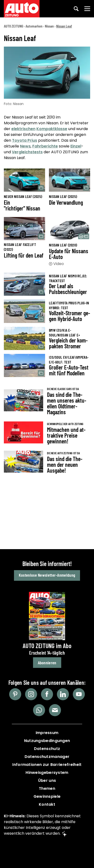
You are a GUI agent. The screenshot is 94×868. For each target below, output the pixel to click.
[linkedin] (63, 694)
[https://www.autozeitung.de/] (22, 8)
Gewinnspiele (47, 796)
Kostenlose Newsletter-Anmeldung (47, 575)
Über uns (47, 780)
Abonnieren (47, 662)
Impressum (47, 732)
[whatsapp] (39, 710)
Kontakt (47, 804)
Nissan (49, 26)
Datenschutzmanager (47, 756)
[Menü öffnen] (87, 9)
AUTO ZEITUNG (13, 26)
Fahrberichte (45, 146)
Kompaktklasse (51, 129)
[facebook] (47, 694)
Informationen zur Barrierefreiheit (46, 764)
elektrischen (23, 129)
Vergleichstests (27, 152)
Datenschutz (47, 748)
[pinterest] (15, 694)
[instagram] (31, 694)
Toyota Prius (24, 140)
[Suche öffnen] (76, 8)
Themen (47, 788)
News (25, 146)
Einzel (75, 146)
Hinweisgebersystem (47, 772)
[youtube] (79, 694)
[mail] (55, 710)
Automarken (34, 26)
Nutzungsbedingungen (47, 740)
